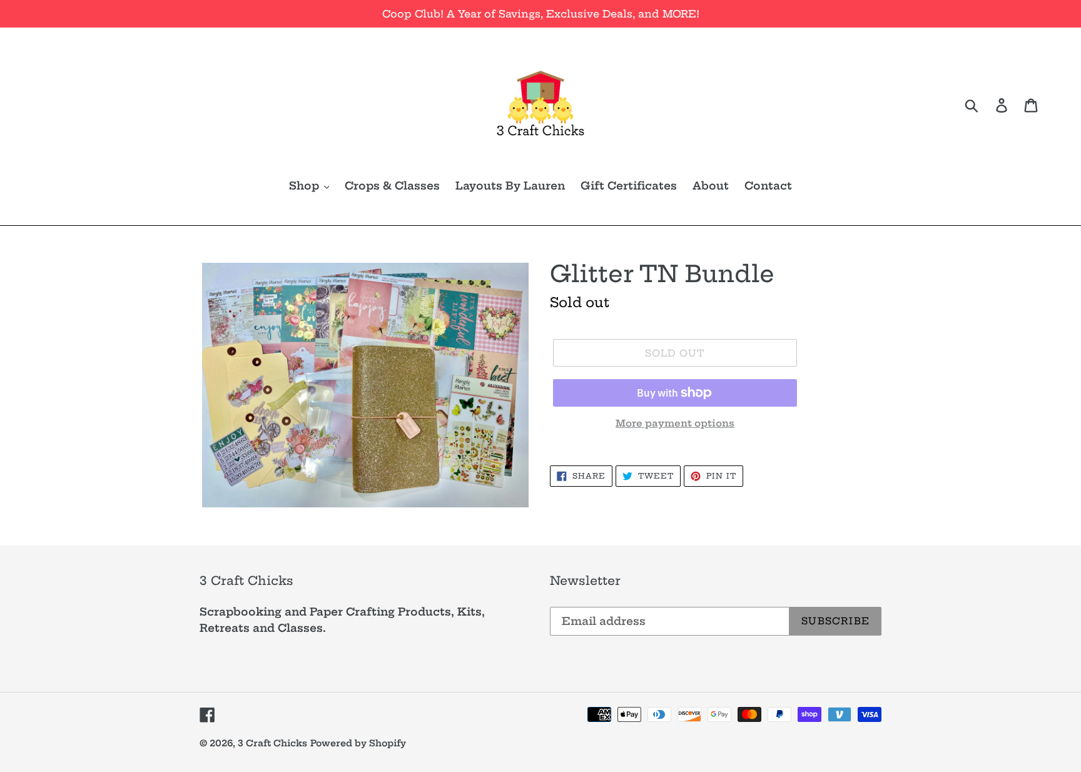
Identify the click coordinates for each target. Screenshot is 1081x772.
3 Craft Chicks (272, 743)
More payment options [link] (675, 423)
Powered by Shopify (358, 743)
